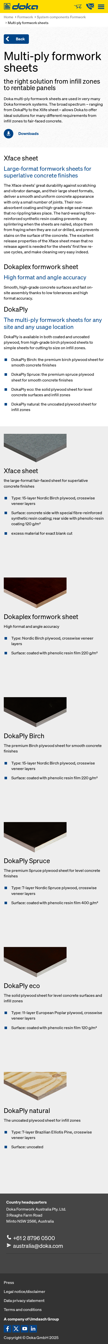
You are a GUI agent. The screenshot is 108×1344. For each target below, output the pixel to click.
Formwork (25, 17)
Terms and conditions (23, 1309)
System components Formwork (61, 17)
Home (8, 17)
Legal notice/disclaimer (24, 1291)
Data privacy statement (24, 1300)
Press (9, 1282)
